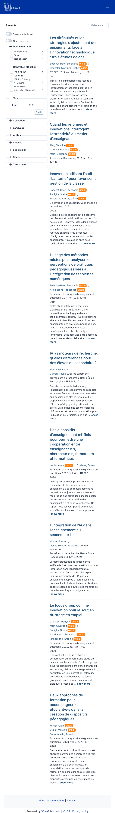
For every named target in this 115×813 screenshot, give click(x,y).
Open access (20, 41)
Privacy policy (80, 811)
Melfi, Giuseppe (59, 153)
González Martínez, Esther (65, 67)
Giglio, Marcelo (58, 729)
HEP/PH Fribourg (21, 79)
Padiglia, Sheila (58, 194)
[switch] (9, 34)
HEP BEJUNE (19, 72)
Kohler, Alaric (57, 465)
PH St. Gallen (19, 86)
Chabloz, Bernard (86, 465)
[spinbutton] (18, 105)
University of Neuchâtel (24, 90)
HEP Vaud (18, 75)
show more (88, 243)
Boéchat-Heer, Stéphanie (64, 63)
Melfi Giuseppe (58, 625)
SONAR (45, 811)
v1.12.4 (66, 811)
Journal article (20, 51)
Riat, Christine (58, 145)
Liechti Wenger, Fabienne (64, 545)
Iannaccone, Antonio (61, 638)
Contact (72, 800)
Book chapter (20, 58)
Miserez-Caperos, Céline (64, 198)
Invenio (56, 811)
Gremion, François (60, 621)
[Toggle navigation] (107, 7)
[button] (20, 47)
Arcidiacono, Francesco (63, 289)
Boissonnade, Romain (62, 734)
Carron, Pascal (58, 373)
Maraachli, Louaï (59, 369)
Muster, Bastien (58, 541)
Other (16, 55)
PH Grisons (18, 83)
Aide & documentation (51, 800)
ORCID (82, 64)
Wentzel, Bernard (59, 149)
